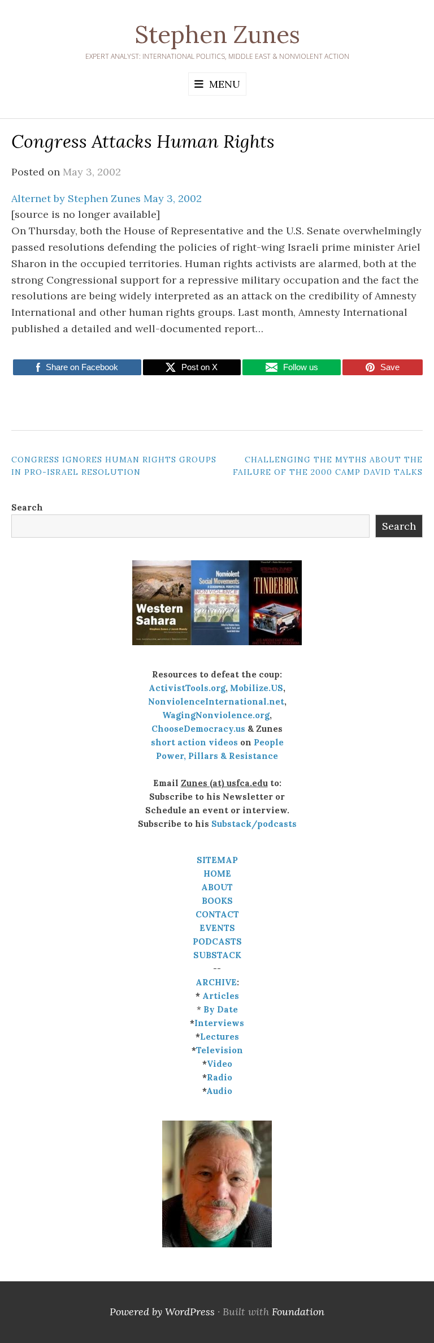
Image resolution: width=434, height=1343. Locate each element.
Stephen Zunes (217, 34)
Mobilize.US (256, 688)
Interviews (219, 1023)
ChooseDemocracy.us (198, 728)
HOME (217, 873)
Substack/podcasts (254, 823)
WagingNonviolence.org (216, 715)
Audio (219, 1090)
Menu (224, 84)
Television (219, 1050)
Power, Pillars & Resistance (217, 755)
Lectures (219, 1036)
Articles (220, 995)
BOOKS (217, 900)
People (269, 742)
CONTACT (217, 914)
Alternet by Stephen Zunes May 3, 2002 (106, 198)
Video (219, 1063)
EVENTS (217, 927)
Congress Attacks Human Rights (143, 141)
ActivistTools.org (187, 688)
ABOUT (217, 887)
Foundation (298, 1311)
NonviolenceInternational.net (216, 701)
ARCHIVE (216, 982)
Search (27, 507)
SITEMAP (217, 860)
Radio (219, 1077)
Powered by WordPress (162, 1311)
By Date (220, 1009)
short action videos (194, 742)
